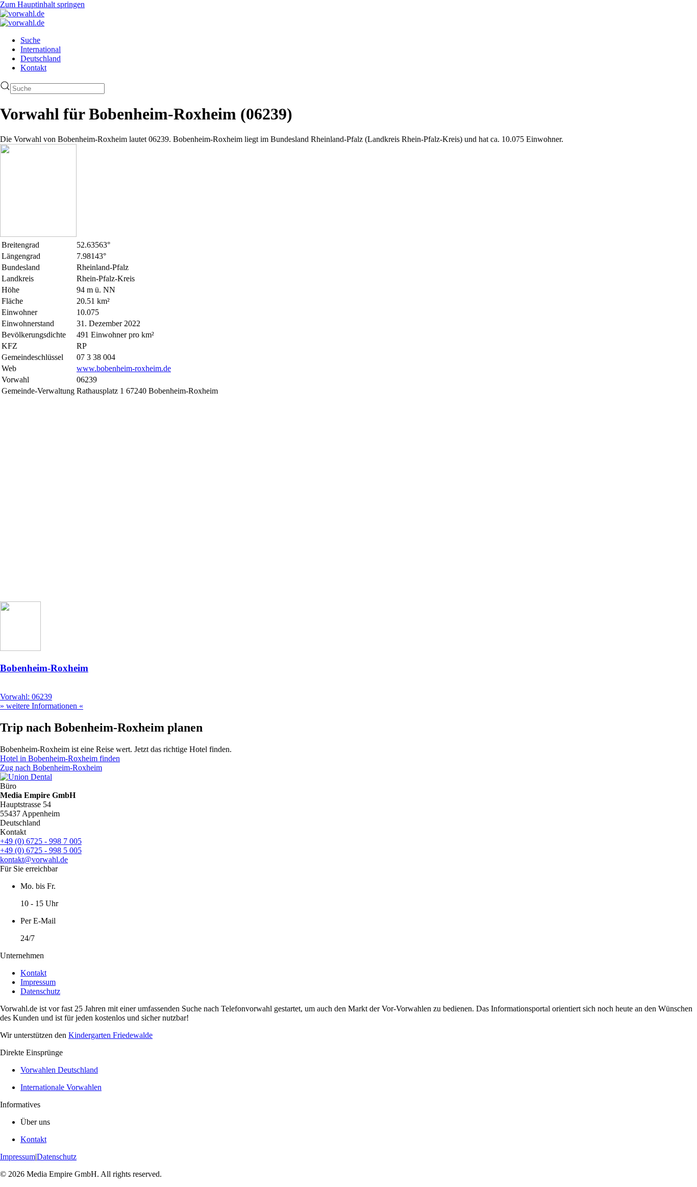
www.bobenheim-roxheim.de (124, 368)
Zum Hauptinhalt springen (42, 4)
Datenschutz (40, 991)
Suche (30, 40)
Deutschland (40, 58)
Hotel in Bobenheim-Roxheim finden (60, 758)
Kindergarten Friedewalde (110, 1035)
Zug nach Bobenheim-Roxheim (51, 767)
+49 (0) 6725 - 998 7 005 (41, 841)
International (40, 49)
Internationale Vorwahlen (61, 1087)
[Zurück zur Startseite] (22, 13)
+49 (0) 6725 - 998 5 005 (41, 850)
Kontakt (33, 67)
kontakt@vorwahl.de (34, 859)
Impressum (38, 982)
